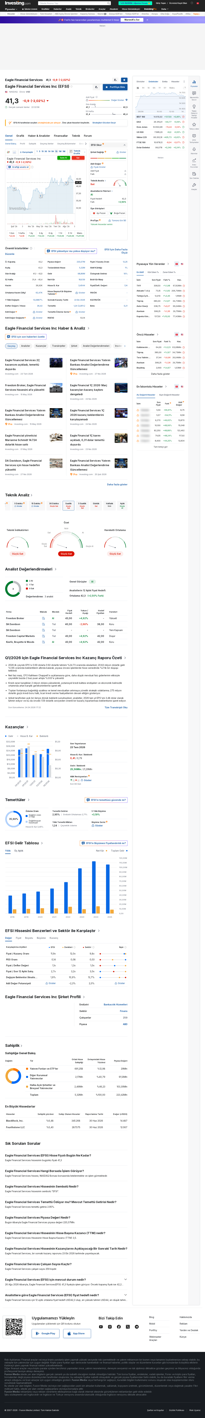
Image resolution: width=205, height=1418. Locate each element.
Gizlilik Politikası (176, 1410)
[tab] (19, 505)
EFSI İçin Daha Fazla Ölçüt (116, 251)
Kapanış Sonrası (87, 14)
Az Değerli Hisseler (146, 395)
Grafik (20, 135)
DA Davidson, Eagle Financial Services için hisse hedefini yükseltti (23, 465)
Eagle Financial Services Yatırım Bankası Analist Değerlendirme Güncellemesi (90, 365)
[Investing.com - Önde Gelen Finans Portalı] (17, 3)
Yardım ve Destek (189, 1330)
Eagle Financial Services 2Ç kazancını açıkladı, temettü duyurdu (22, 365)
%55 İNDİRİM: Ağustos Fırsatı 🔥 (135, 3)
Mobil (152, 1323)
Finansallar (61, 135)
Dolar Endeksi (143, 147)
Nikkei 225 (142, 137)
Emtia (164, 81)
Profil (22, 143)
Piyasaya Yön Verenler (151, 264)
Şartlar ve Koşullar (155, 1410)
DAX (139, 122)
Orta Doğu (164, 14)
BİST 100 (141, 117)
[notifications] (192, 2)
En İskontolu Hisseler (150, 386)
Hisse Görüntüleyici (131, 9)
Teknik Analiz (17, 495)
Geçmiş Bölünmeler (66, 143)
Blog (151, 1317)
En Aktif (140, 272)
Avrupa (155, 14)
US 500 (140, 132)
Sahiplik (32, 143)
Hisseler (11, 14)
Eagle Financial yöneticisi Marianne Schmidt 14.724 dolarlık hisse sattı (21, 440)
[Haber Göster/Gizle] (71, 151)
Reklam (183, 1323)
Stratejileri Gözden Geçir (104, 122)
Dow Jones (142, 127)
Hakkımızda (186, 1317)
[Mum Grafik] (8, 152)
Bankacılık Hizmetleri (115, 1004)
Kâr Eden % (153, 272)
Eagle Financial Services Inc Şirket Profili (43, 996)
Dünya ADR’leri (116, 14)
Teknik (76, 135)
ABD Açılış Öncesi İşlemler (66, 14)
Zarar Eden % (169, 272)
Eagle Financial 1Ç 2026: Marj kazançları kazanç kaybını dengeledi (88, 390)
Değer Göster (117, 100)
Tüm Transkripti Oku (116, 707)
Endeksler (153, 81)
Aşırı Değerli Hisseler (169, 395)
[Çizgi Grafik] (14, 152)
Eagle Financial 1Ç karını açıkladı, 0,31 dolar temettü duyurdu (87, 440)
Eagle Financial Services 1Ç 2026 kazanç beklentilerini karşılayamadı (87, 415)
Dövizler (141, 81)
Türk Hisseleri (46, 14)
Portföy (153, 1330)
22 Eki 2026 (79, 300)
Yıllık (8, 850)
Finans (123, 1011)
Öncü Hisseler (146, 334)
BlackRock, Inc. (14, 1120)
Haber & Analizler (39, 135)
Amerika (145, 14)
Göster (52, 983)
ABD (125, 1024)
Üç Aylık (18, 850)
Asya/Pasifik (177, 14)
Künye (183, 1336)
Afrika (187, 14)
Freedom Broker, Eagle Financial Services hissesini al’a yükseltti (25, 387)
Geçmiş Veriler (46, 143)
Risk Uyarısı (194, 1410)
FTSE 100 (141, 142)
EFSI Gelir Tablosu (22, 843)
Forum (88, 135)
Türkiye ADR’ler (132, 14)
